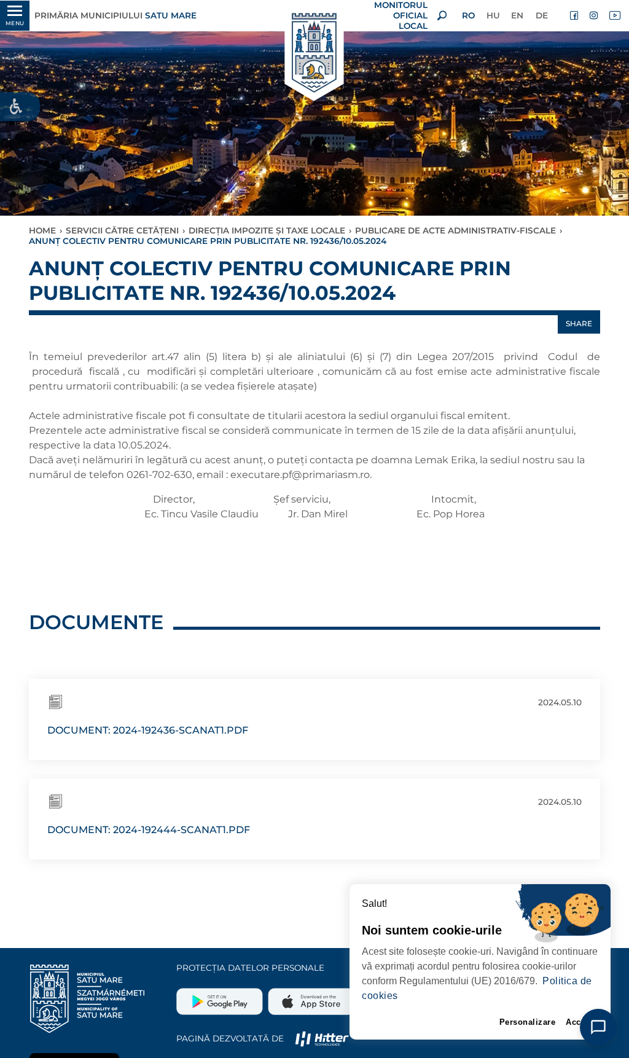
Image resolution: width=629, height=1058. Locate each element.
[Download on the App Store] (309, 996)
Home (42, 230)
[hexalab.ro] (322, 1038)
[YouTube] (614, 15)
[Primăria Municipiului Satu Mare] (314, 53)
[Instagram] (595, 15)
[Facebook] (575, 15)
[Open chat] (598, 1027)
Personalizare (527, 1022)
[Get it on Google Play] (220, 996)
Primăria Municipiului (115, 15)
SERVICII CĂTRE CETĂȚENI (122, 230)
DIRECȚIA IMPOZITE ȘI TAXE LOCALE (267, 230)
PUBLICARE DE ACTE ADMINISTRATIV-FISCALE (455, 230)
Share (579, 323)
